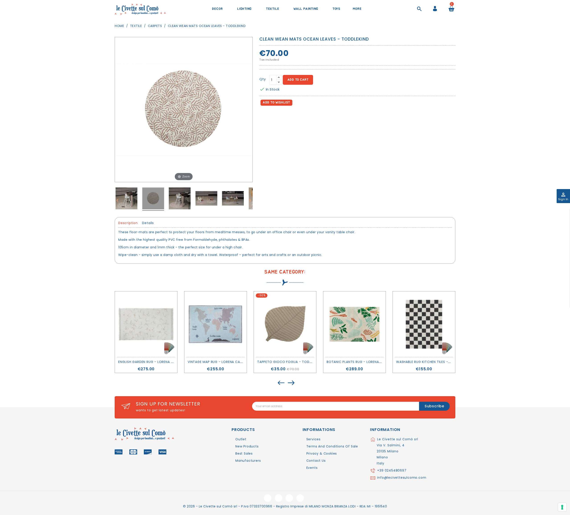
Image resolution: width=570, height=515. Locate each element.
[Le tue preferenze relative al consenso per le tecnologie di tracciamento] (562, 507)
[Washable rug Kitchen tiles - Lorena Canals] (424, 324)
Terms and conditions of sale (332, 446)
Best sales (244, 453)
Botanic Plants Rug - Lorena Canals (360, 362)
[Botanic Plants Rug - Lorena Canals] (354, 324)
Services (313, 439)
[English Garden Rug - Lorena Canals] (146, 324)
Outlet (240, 439)
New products (247, 446)
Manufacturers (248, 460)
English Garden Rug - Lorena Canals (150, 362)
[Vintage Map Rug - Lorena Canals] (215, 324)
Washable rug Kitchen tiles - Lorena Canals (435, 362)
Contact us (316, 460)
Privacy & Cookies (321, 453)
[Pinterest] (283, 115)
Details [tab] (148, 223)
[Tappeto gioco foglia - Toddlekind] (285, 324)
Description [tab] (128, 223)
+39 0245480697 (391, 470)
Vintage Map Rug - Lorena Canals (218, 362)
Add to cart (298, 79)
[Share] (263, 115)
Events (312, 468)
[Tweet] (273, 115)
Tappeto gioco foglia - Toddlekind (289, 362)
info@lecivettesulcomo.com (401, 477)
